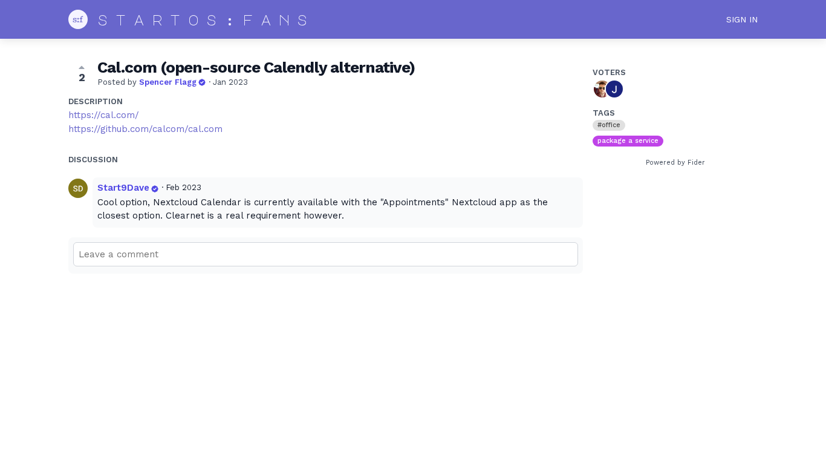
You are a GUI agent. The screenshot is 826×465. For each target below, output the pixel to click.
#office (608, 125)
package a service (628, 141)
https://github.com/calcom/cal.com (145, 129)
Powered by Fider (675, 163)
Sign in (742, 19)
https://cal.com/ (103, 115)
